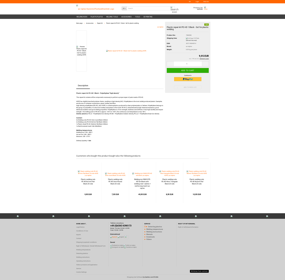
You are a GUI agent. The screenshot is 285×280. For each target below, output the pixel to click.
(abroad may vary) (191, 40)
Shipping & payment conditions (86, 242)
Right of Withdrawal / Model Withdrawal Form (91, 246)
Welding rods (81, 17)
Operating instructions (83, 261)
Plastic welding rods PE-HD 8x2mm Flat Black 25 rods (197, 181)
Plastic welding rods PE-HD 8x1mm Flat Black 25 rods (88, 181)
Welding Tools (112, 17)
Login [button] (197, 1)
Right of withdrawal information (188, 227)
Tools (137, 17)
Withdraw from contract (199, 271)
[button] (189, 1)
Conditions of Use (82, 231)
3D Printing (147, 17)
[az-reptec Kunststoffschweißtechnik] (97, 8)
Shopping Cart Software (135, 277)
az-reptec (160, 27)
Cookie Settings (81, 272)
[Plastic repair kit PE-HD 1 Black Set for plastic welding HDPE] (126, 51)
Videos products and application (86, 265)
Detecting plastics (82, 253)
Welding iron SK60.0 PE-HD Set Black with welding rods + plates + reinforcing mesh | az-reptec (142, 183)
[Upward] (279, 251)
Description (83, 85)
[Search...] (173, 8)
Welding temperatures (83, 250)
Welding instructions (83, 257)
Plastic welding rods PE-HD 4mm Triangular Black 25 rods (170, 181)
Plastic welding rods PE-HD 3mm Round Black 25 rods (115, 181)
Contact (78, 238)
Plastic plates (97, 17)
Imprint (78, 234)
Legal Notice (80, 227)
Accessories (126, 17)
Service (78, 268)
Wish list (206, 1)
